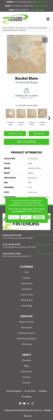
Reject (26, 217)
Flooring (11, 28)
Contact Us (15, 133)
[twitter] (28, 403)
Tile (16, 28)
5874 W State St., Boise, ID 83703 (16, 256)
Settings (38, 217)
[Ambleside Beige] (10, 113)
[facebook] (20, 403)
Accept (14, 217)
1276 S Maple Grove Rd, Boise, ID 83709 (19, 247)
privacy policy (27, 209)
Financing (39, 133)
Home (5, 28)
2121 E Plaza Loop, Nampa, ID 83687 (18, 238)
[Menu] (48, 19)
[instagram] (32, 403)
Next (49, 114)
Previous (4, 114)
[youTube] (24, 403)
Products (22, 28)
